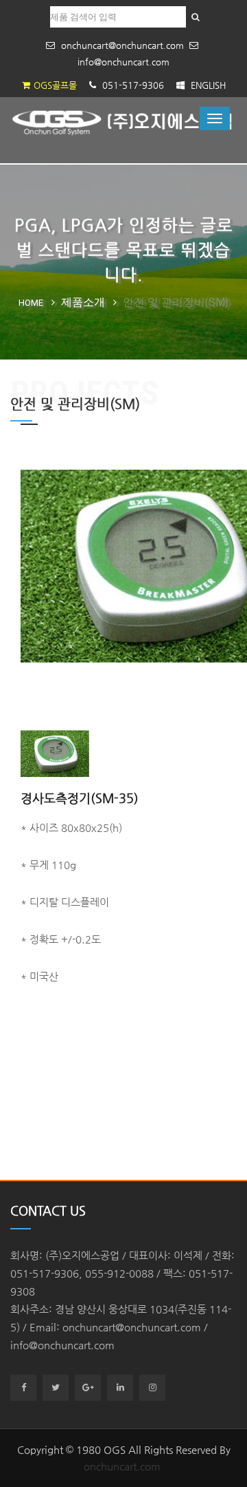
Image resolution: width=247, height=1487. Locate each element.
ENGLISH (207, 85)
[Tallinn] (123, 122)
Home (31, 303)
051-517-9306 (131, 85)
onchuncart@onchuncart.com (121, 45)
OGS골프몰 (55, 85)
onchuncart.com (122, 1466)
